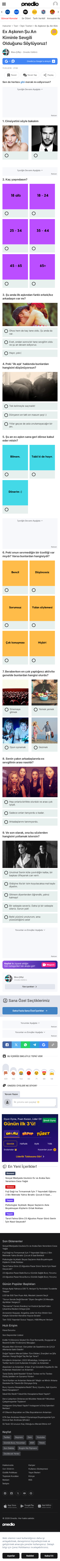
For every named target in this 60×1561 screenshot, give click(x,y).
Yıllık (50, 1143)
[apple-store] (10, 1506)
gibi (22, 81)
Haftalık (24, 1143)
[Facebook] (11, 1493)
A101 (32, 1443)
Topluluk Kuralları (10, 1476)
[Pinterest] (31, 1493)
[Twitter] (18, 1493)
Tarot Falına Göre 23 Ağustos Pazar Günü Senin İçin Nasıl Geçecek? (30, 1220)
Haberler (6, 26)
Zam (30, 1437)
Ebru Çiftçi (24, 52)
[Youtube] (24, 1493)
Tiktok (42, 1443)
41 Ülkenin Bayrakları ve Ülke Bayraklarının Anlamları (26, 1412)
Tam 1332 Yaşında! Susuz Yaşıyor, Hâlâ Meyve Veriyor (27, 1319)
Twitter (7, 1437)
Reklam (5, 1480)
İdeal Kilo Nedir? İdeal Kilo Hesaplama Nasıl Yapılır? (26, 1394)
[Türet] (43, 12)
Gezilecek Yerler (11, 1453)
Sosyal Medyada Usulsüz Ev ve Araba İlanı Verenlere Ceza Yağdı (27, 1179)
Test (16, 26)
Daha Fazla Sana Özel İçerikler (28, 1010)
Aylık (36, 1143)
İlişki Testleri (26, 26)
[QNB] (34, 12)
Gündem (10, 1187)
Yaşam (10, 1200)
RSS (30, 1480)
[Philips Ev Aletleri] (7, 12)
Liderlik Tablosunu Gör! (29, 1156)
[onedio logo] (28, 1524)
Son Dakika (9, 1448)
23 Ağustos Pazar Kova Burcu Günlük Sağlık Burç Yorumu (29, 1277)
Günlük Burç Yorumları (14, 1443)
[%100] (25, 12)
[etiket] (54, 32)
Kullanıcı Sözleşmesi (38, 1469)
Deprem (19, 1437)
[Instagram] (5, 1493)
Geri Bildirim (8, 1469)
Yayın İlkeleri (34, 1472)
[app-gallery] (45, 1506)
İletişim (5, 1483)
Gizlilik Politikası (9, 1472)
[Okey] (16, 12)
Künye (31, 1476)
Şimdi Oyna (49, 1120)
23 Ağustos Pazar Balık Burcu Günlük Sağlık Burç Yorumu (29, 1273)
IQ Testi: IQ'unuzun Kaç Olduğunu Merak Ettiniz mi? (26, 1424)
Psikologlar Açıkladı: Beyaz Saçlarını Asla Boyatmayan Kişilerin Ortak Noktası (27, 1206)
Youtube (41, 1437)
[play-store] (28, 1506)
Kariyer (31, 1465)
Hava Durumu (8, 1330)
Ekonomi (10, 1173)
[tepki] (5, 1073)
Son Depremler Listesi (12, 1335)
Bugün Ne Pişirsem (28, 1448)
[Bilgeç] (52, 12)
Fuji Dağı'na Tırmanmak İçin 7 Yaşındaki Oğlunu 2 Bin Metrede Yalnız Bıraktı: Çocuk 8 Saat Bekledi (30, 1193)
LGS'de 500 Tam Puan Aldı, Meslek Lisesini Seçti (25, 1295)
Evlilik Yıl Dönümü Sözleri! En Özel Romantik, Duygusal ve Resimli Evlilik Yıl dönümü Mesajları (29, 1341)
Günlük (10, 1143)
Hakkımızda (7, 1465)
